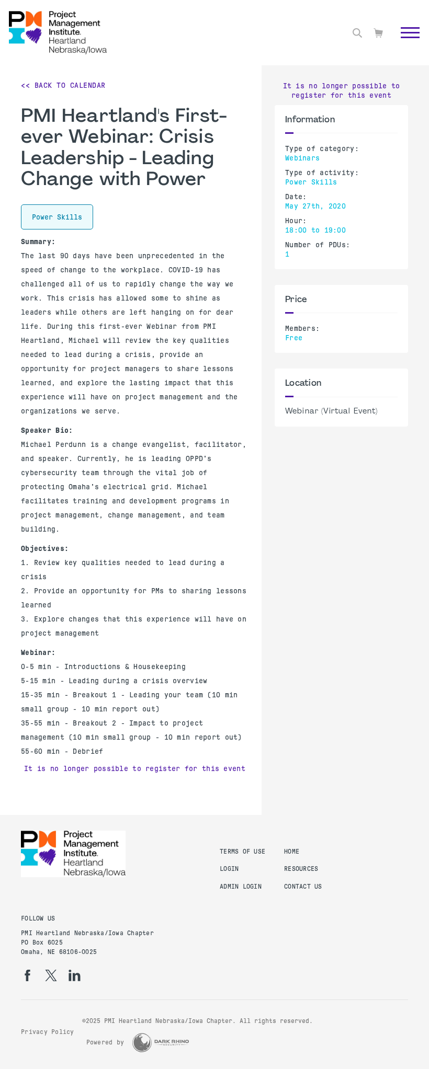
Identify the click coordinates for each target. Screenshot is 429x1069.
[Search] (357, 33)
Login (229, 868)
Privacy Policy (47, 1032)
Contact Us (303, 886)
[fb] (27, 975)
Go (405, 44)
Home (291, 851)
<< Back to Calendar (63, 85)
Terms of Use (242, 851)
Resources (301, 868)
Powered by (105, 1042)
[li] (74, 975)
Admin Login (241, 886)
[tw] (51, 975)
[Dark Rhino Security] (161, 1042)
